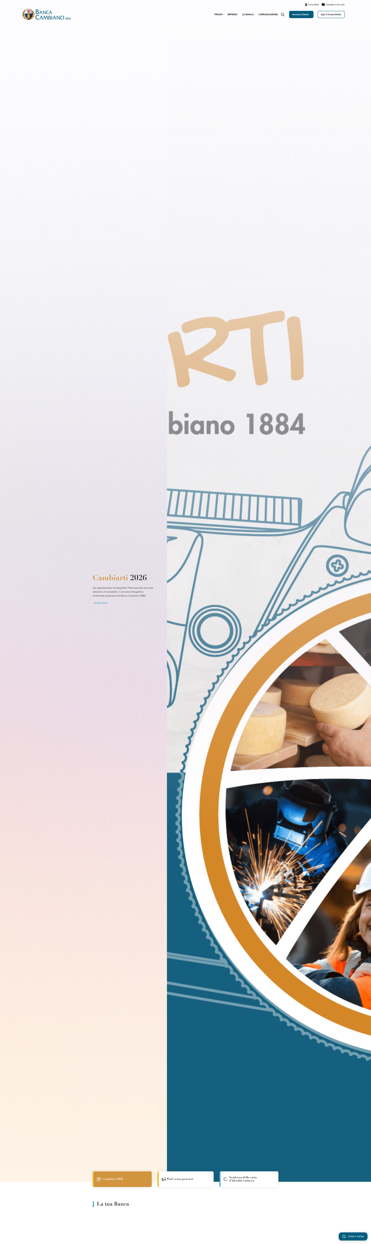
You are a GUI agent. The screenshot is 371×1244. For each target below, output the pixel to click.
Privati (218, 14)
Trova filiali (313, 4)
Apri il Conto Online (331, 14)
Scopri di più (100, 602)
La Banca (248, 14)
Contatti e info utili (335, 4)
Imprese (232, 14)
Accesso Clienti (300, 14)
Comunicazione (268, 14)
